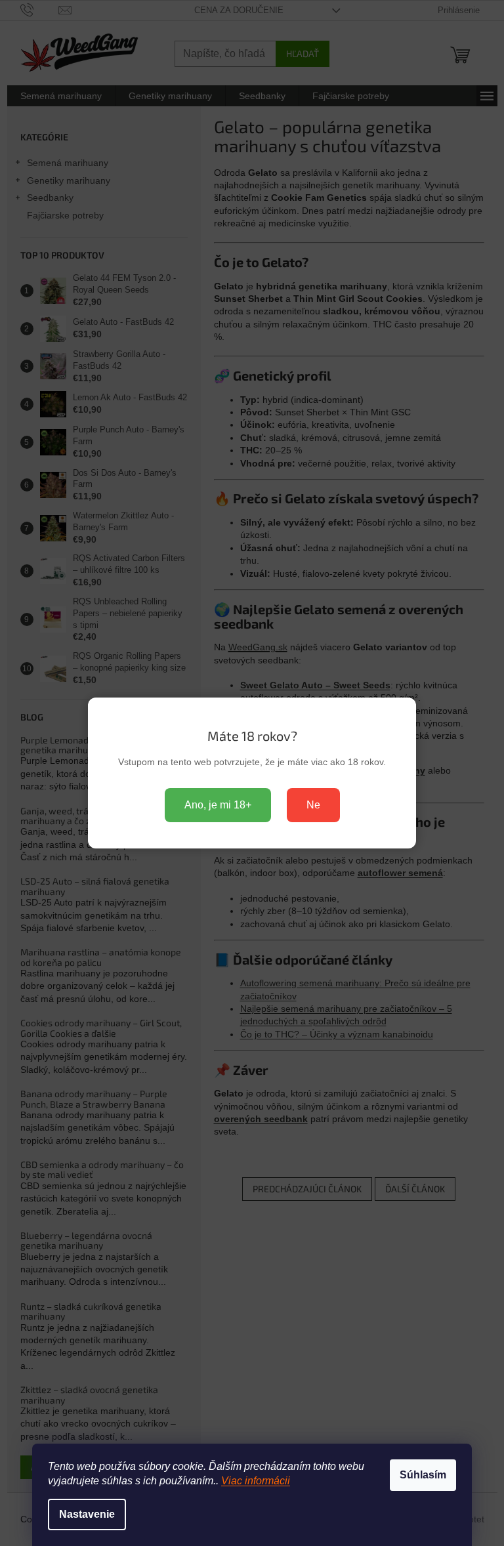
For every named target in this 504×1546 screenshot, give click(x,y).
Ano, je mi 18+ (217, 804)
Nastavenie (87, 1514)
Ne (313, 804)
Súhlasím (423, 1474)
